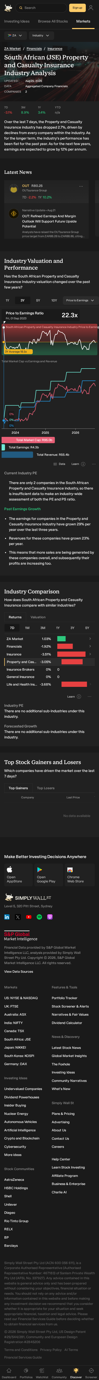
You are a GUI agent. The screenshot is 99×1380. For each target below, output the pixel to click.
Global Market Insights (69, 1056)
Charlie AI (59, 1192)
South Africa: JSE (17, 1039)
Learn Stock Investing (68, 1167)
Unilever (10, 1204)
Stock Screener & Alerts (70, 1006)
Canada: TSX (14, 1031)
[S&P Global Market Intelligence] (20, 936)
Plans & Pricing (63, 1114)
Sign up (77, 7)
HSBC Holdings (16, 1188)
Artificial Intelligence (20, 1130)
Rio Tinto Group (16, 1221)
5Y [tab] (38, 300)
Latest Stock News (66, 1048)
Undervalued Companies (23, 1089)
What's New (61, 1089)
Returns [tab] (15, 617)
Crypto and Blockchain (21, 1138)
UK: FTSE (11, 1006)
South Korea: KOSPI (19, 1056)
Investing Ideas (17, 21)
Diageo (9, 1213)
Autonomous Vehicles (20, 1122)
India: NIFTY (13, 1023)
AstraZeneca (14, 1180)
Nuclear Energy (16, 1114)
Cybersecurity (15, 1147)
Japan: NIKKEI (15, 1047)
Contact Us (60, 1138)
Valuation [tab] (38, 617)
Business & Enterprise (68, 1184)
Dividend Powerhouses (21, 1097)
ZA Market (12, 49)
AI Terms (71, 1350)
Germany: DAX (15, 1064)
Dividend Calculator (67, 1023)
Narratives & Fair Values (70, 1014)
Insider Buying (15, 1105)
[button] (13, 223)
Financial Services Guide (23, 1357)
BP (6, 1237)
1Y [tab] (7, 300)
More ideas (12, 1155)
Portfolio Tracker (64, 998)
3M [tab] (42, 628)
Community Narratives (69, 1081)
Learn (75, 464)
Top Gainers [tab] (18, 788)
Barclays (11, 1246)
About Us (59, 1130)
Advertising (61, 1122)
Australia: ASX (15, 1014)
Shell (8, 1196)
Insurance (55, 49)
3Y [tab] (23, 300)
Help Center (61, 1159)
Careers (58, 1147)
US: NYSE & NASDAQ (21, 998)
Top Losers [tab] (46, 788)
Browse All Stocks (53, 21)
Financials (34, 49)
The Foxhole (61, 1064)
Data (62, 464)
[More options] (81, 186)
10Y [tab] (54, 300)
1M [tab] (27, 628)
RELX (8, 1229)
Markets (83, 21)
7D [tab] (12, 628)
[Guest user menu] (91, 8)
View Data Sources (18, 971)
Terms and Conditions (20, 1350)
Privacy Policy (51, 1350)
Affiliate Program (65, 1176)
